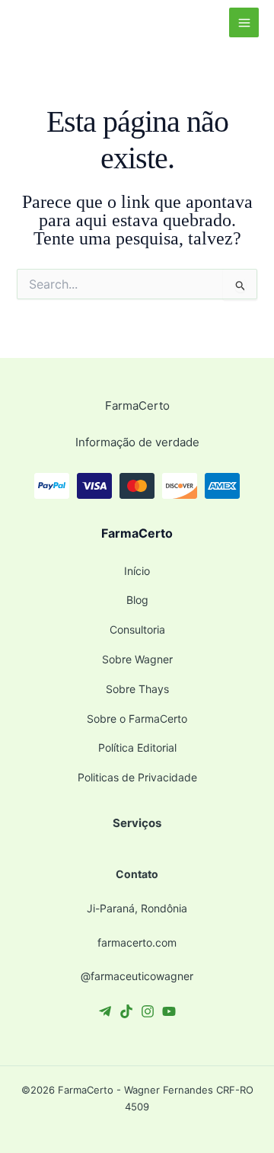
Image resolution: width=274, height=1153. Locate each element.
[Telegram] (105, 1011)
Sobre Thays (137, 688)
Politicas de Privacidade (137, 777)
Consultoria (137, 629)
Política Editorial (137, 747)
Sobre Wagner (137, 659)
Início (137, 570)
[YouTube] (169, 1011)
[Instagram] (148, 1011)
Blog (137, 599)
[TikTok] (126, 1011)
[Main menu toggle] (244, 22)
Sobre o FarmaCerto (137, 718)
